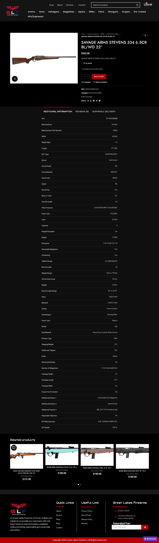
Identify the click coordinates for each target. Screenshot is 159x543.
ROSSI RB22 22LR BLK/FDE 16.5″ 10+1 (97, 468)
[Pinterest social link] (93, 100)
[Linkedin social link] (96, 100)
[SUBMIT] (145, 527)
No (116, 184)
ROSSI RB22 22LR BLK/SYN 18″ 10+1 (132, 471)
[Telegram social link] (99, 100)
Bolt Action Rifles (113, 34)
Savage (89, 97)
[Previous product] (143, 35)
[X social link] (90, 100)
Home (83, 34)
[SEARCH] (137, 5)
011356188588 (111, 118)
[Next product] (148, 35)
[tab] (58, 110)
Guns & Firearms (93, 34)
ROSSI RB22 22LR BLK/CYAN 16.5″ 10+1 (62, 467)
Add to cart (99, 76)
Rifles (103, 34)
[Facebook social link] (88, 100)
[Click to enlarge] (15, 79)
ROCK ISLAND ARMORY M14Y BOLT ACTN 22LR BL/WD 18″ (26, 472)
